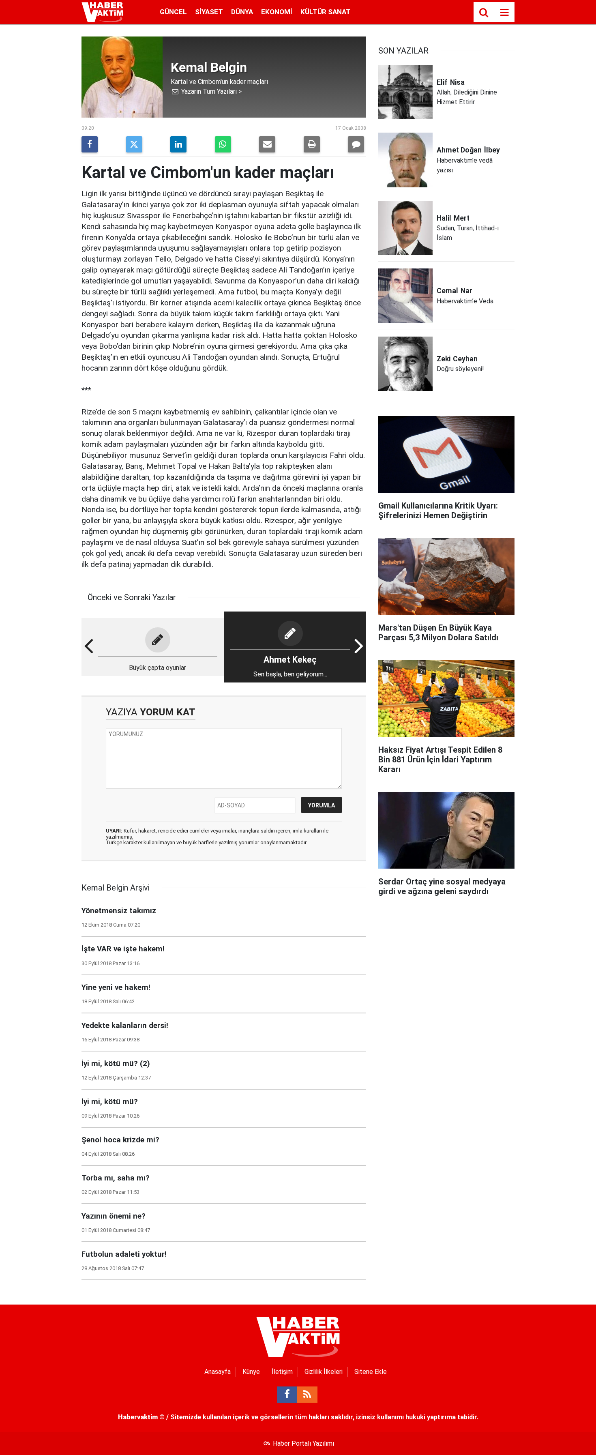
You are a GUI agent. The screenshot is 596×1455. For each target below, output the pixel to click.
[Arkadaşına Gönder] (267, 144)
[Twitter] (134, 144)
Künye (251, 1372)
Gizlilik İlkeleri (323, 1372)
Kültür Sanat (325, 12)
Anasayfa (217, 1372)
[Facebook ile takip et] (287, 1394)
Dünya (242, 12)
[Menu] (504, 12)
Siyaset (209, 12)
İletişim (282, 1372)
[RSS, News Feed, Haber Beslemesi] (307, 1394)
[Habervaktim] (102, 11)
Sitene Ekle (370, 1372)
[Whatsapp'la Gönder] (223, 144)
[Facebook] (89, 144)
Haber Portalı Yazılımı (303, 1443)
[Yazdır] (312, 144)
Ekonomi (276, 12)
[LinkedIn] (178, 144)
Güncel (173, 12)
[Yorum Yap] (356, 144)
